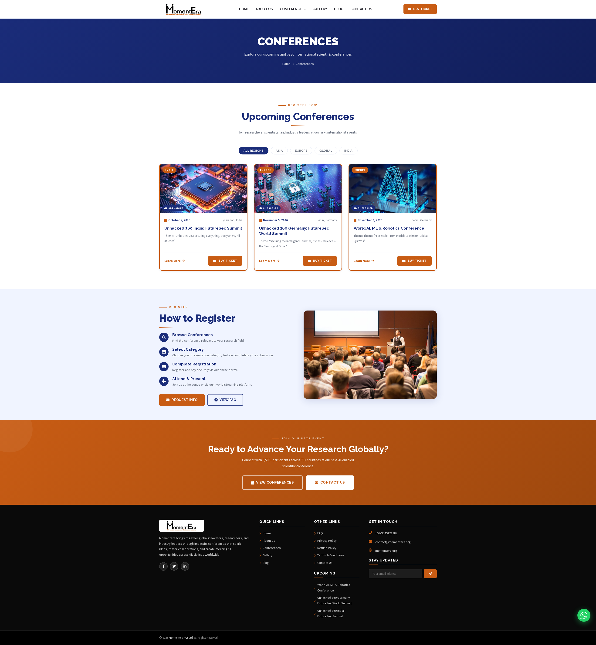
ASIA (279, 150)
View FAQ (228, 400)
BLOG (338, 9)
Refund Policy (326, 548)
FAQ (320, 533)
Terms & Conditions (330, 555)
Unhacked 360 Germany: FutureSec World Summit (334, 600)
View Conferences (275, 482)
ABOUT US (264, 9)
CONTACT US (361, 9)
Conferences (272, 548)
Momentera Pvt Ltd (181, 638)
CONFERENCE (291, 9)
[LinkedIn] (185, 566)
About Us (269, 540)
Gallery (267, 555)
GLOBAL (325, 150)
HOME (244, 9)
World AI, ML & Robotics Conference (389, 228)
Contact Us (332, 482)
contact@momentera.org (393, 542)
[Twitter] (174, 566)
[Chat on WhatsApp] (583, 615)
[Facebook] (163, 566)
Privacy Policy (327, 540)
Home (286, 64)
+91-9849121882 (386, 533)
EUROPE (301, 150)
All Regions (254, 150)
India (348, 150)
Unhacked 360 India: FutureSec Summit (203, 228)
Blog (266, 563)
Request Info (185, 400)
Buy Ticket (422, 9)
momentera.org (386, 550)
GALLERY (320, 9)
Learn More (172, 261)
